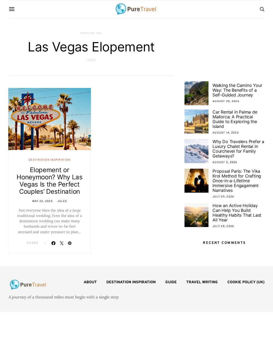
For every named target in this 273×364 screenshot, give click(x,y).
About (90, 282)
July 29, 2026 (223, 197)
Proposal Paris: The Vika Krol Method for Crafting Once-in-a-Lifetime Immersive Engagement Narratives (236, 180)
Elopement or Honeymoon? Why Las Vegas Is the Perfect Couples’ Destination (50, 180)
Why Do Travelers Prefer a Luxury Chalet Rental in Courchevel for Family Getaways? (238, 149)
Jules (62, 201)
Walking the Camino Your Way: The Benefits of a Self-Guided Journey (237, 90)
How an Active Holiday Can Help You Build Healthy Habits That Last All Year (236, 213)
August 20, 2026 (225, 101)
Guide (171, 282)
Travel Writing (202, 282)
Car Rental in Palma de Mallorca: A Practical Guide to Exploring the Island (234, 119)
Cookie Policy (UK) (245, 282)
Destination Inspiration (49, 160)
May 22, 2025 (42, 201)
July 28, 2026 (223, 226)
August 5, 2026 (225, 162)
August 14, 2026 (225, 133)
